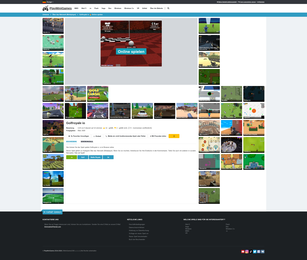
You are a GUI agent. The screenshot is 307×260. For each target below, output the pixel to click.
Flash (96, 8)
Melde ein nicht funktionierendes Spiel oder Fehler (126, 136)
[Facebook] (258, 251)
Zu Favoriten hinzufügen (79, 136)
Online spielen (131, 51)
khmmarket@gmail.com (52, 227)
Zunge (49, 2)
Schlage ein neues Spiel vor (138, 233)
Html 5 (83, 8)
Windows (117, 8)
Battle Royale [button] (95, 157)
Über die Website (156, 8)
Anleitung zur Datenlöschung (139, 230)
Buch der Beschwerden (137, 239)
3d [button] (108, 157)
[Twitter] (255, 251)
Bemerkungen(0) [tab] (87, 141)
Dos (109, 8)
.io (90, 8)
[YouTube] (243, 251)
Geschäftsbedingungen (137, 224)
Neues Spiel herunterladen (138, 236)
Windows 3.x (129, 8)
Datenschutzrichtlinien (136, 227)
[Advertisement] (153, 94)
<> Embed (97, 136)
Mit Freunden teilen (158, 136)
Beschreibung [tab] (71, 141)
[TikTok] (251, 251)
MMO (76, 8)
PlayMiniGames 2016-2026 (53, 251)
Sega (103, 8)
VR (138, 8)
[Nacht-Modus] (174, 136)
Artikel (144, 8)
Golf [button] (82, 157)
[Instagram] (247, 251)
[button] (168, 8)
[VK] (262, 251)
